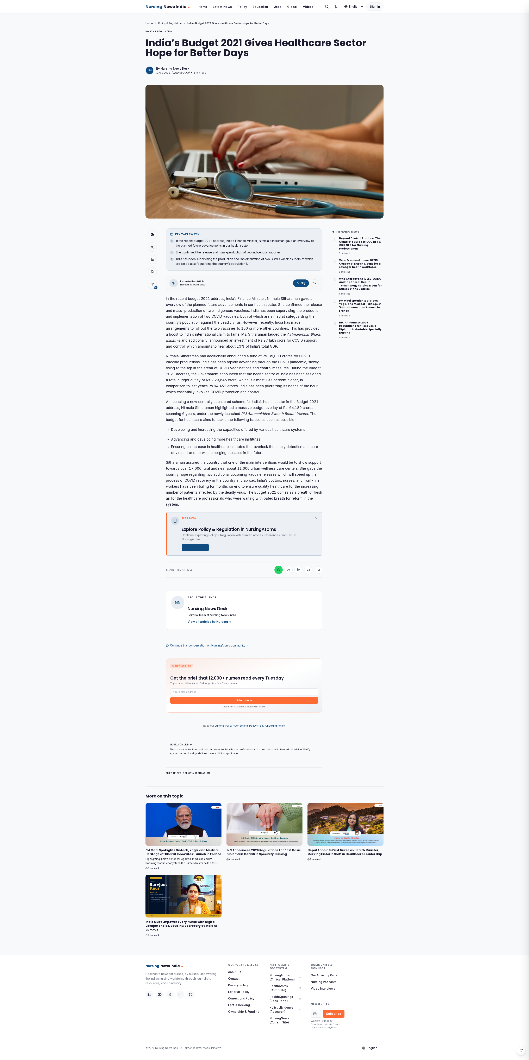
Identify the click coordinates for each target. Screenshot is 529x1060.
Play (303, 283)
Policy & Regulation (170, 23)
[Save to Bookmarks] (152, 271)
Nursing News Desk (175, 68)
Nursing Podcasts (323, 982)
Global (292, 6)
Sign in (375, 6)
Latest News (222, 6)
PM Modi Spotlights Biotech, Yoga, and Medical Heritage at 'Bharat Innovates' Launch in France (360, 306)
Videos (308, 6)
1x (314, 283)
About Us (234, 972)
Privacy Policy (238, 985)
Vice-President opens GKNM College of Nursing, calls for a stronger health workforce (360, 264)
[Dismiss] (316, 518)
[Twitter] (191, 994)
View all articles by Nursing (208, 621)
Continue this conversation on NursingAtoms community (207, 645)
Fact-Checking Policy (272, 725)
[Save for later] (318, 570)
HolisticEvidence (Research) (281, 1009)
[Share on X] (152, 247)
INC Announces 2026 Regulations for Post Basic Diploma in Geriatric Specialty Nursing (360, 328)
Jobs (277, 6)
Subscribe (242, 700)
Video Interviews (323, 988)
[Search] (326, 6)
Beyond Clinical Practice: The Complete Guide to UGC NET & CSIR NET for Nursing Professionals (360, 243)
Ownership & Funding (243, 1011)
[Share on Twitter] (288, 570)
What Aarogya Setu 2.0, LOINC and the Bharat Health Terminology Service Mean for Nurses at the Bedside (360, 284)
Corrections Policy (245, 725)
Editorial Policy (223, 725)
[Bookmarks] (336, 6)
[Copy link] (308, 570)
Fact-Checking (239, 1005)
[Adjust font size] (521, 1050)
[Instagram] (180, 994)
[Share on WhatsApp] (152, 234)
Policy (242, 6)
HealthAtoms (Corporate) (278, 988)
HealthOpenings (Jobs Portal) (281, 999)
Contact (233, 978)
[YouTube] (160, 994)
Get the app (193, 547)
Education (260, 6)
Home (203, 6)
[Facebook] (170, 994)
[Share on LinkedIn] (152, 259)
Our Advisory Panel (324, 975)
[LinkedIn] (149, 994)
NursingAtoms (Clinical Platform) (282, 977)
